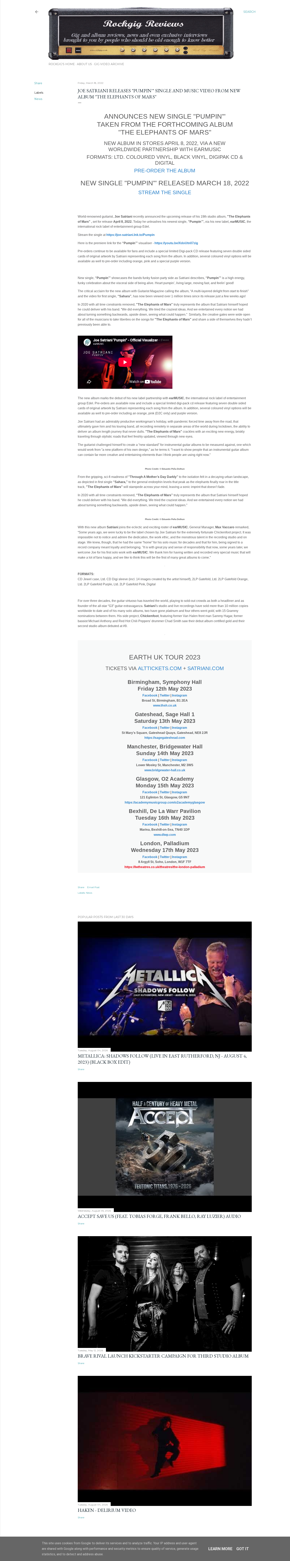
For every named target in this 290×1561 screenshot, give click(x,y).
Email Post (93, 887)
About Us (84, 64)
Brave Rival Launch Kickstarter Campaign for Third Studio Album (163, 1356)
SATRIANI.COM (205, 668)
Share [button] (38, 83)
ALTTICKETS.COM (160, 668)
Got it (242, 1548)
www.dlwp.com (165, 834)
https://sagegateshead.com (164, 737)
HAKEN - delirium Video (107, 1510)
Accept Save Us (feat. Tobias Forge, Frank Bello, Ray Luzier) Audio (159, 1216)
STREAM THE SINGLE (164, 192)
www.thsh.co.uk (165, 705)
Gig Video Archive (109, 64)
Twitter (165, 695)
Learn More (220, 1548)
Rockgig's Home (62, 64)
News (38, 99)
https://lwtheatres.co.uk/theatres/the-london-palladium (164, 867)
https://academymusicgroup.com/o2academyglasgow (165, 802)
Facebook (149, 695)
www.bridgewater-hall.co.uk (164, 770)
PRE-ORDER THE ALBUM (164, 170)
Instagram (179, 695)
